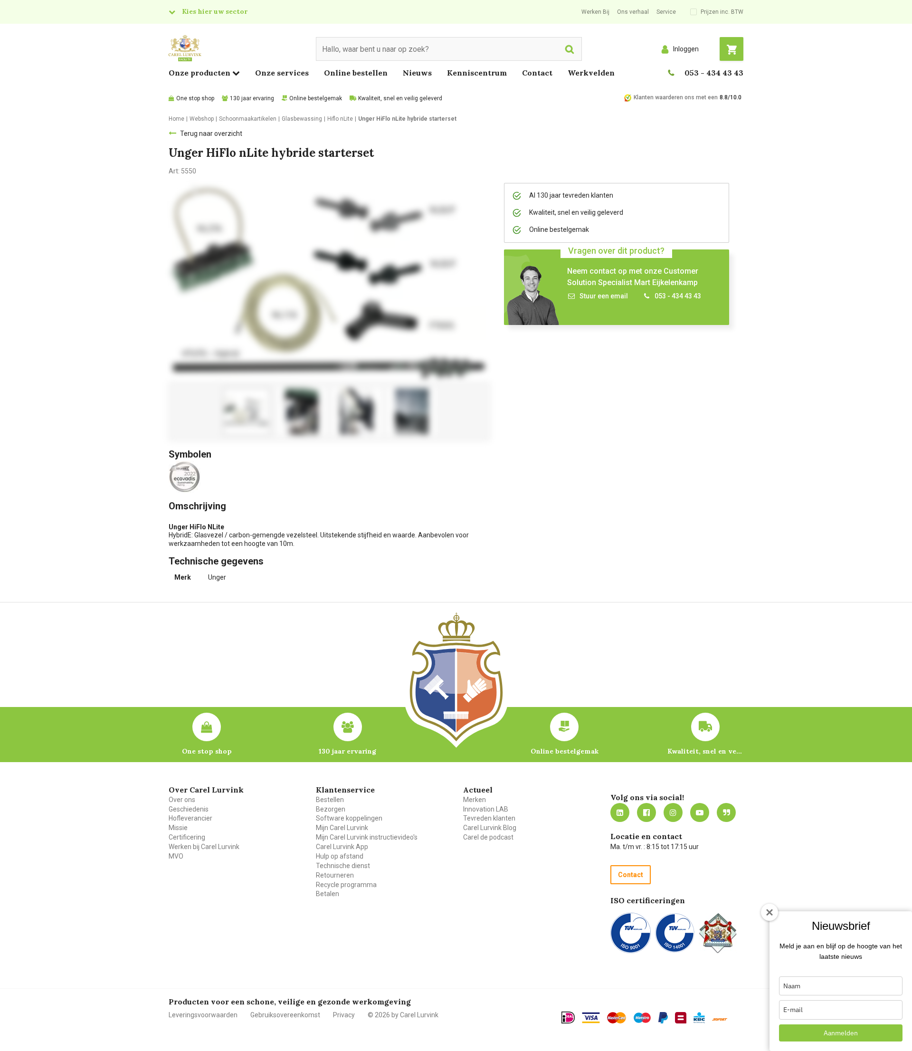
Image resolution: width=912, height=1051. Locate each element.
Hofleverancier (190, 818)
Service (666, 12)
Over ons (182, 799)
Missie (178, 827)
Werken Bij (595, 12)
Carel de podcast (488, 837)
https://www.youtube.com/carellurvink (699, 812)
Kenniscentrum (477, 72)
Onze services (282, 72)
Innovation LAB (485, 809)
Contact (537, 72)
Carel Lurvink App (342, 846)
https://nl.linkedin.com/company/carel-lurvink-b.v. (619, 812)
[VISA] (591, 1017)
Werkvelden (591, 72)
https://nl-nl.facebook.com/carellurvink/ (646, 812)
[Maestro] (642, 1017)
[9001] (630, 933)
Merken (474, 799)
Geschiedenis (189, 809)
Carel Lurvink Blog (489, 827)
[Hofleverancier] (718, 933)
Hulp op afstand (339, 856)
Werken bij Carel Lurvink (204, 846)
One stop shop (195, 98)
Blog (726, 812)
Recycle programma (346, 885)
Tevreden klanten (489, 818)
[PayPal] (663, 1017)
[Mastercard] (616, 1017)
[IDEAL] (568, 1017)
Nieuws (417, 72)
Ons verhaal (633, 12)
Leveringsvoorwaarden (203, 1015)
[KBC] (699, 1017)
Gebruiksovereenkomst (285, 1015)
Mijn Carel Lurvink (342, 827)
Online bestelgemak (315, 98)
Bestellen (330, 799)
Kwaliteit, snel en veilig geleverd (400, 98)
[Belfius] (680, 1017)
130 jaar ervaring (252, 98)
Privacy (344, 1015)
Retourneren (335, 875)
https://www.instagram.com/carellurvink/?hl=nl (673, 812)
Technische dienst (343, 865)
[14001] (675, 933)
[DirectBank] (719, 1019)
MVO (176, 856)
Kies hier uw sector (214, 11)
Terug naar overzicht (211, 133)
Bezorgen (330, 809)
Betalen (327, 894)
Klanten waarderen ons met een (676, 97)
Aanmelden (841, 1033)
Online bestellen (356, 72)
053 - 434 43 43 (713, 72)
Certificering (187, 837)
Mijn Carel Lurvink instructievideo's (367, 837)
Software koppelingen (349, 818)
